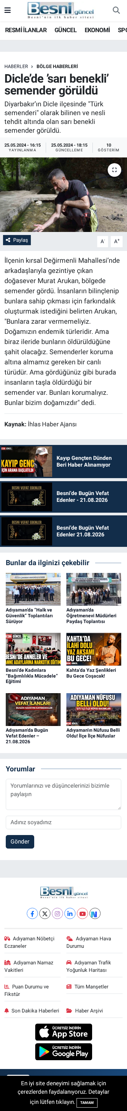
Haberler (16, 66)
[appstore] (63, 1033)
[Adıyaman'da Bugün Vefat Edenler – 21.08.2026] (33, 709)
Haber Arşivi (89, 1011)
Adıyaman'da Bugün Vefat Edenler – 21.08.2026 (27, 735)
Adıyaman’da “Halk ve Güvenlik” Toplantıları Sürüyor (29, 615)
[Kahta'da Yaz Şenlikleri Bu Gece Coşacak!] (93, 648)
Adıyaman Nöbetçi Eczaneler (29, 942)
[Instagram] (57, 913)
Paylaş (20, 240)
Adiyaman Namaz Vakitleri (29, 966)
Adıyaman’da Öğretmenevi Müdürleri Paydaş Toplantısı (91, 615)
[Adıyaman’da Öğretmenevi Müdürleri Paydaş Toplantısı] (93, 588)
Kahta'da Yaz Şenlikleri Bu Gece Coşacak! (91, 673)
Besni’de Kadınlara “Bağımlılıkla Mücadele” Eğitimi (32, 675)
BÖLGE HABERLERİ (57, 66)
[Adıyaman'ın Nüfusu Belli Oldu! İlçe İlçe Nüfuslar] (93, 709)
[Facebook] (32, 913)
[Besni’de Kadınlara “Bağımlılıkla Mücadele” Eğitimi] (33, 648)
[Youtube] (82, 913)
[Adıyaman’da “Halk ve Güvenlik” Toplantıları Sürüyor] (33, 588)
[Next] (95, 913)
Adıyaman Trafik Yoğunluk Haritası (88, 966)
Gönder (19, 841)
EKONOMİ (97, 30)
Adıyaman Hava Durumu (88, 942)
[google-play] (63, 1052)
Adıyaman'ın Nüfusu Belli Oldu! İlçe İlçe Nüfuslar (93, 733)
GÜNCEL (66, 30)
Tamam (87, 1103)
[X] (44, 913)
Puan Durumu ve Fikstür (26, 990)
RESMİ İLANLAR (25, 30)
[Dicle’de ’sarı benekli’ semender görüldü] (63, 194)
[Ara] (116, 10)
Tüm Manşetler (91, 987)
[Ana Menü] (7, 10)
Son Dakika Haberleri (35, 1011)
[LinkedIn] (70, 913)
